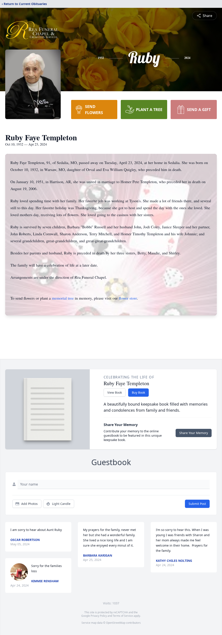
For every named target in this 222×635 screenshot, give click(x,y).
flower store (128, 298)
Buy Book (138, 392)
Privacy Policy (99, 616)
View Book (114, 392)
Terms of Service (123, 616)
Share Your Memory (193, 433)
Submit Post (197, 504)
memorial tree (63, 298)
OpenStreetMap (115, 623)
